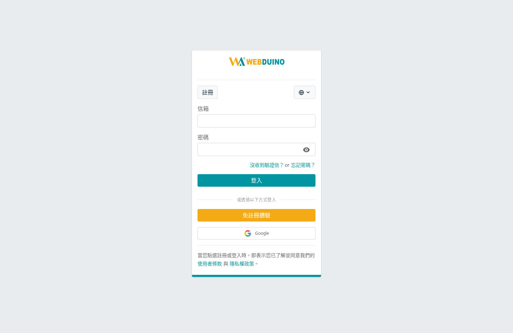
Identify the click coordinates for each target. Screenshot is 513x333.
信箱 (203, 109)
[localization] (304, 92)
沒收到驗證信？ (267, 165)
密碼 (203, 137)
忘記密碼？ (303, 165)
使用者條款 (210, 263)
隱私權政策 (242, 263)
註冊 (207, 92)
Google (262, 233)
